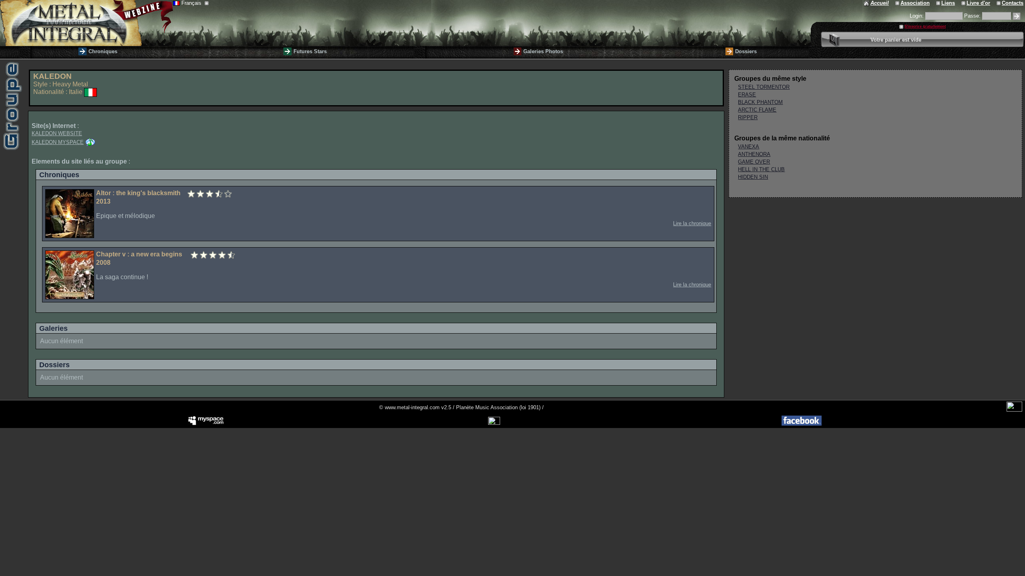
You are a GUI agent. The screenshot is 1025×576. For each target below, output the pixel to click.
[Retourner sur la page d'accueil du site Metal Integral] (86, 23)
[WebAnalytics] (1014, 410)
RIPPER (748, 117)
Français (192, 3)
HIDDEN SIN (753, 177)
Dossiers (746, 51)
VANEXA (748, 147)
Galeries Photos (543, 51)
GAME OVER (754, 162)
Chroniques (102, 51)
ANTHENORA (754, 154)
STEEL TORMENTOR (764, 87)
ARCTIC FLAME (757, 110)
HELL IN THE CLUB (761, 169)
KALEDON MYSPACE (58, 142)
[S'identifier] (1017, 16)
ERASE (747, 95)
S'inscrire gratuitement (925, 26)
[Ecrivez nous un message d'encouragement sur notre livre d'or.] (964, 3)
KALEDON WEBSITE (57, 133)
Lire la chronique (692, 223)
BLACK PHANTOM (760, 102)
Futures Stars (310, 51)
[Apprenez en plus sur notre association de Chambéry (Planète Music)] (897, 3)
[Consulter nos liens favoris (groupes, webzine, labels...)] (938, 3)
